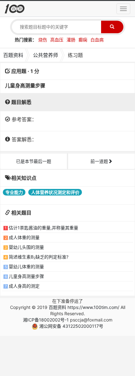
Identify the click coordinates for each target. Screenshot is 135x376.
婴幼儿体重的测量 (26, 266)
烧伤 (42, 39)
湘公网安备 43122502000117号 (70, 326)
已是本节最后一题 (33, 161)
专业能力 (14, 192)
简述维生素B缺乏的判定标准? (38, 256)
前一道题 (99, 161)
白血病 (97, 39)
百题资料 (13, 55)
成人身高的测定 (24, 286)
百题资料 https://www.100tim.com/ (84, 307)
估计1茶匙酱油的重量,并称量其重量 (43, 227)
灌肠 (71, 39)
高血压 (56, 39)
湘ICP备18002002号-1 (46, 319)
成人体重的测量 (24, 237)
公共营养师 (45, 55)
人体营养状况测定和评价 (55, 192)
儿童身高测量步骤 (26, 276)
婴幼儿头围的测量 (26, 247)
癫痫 (82, 39)
